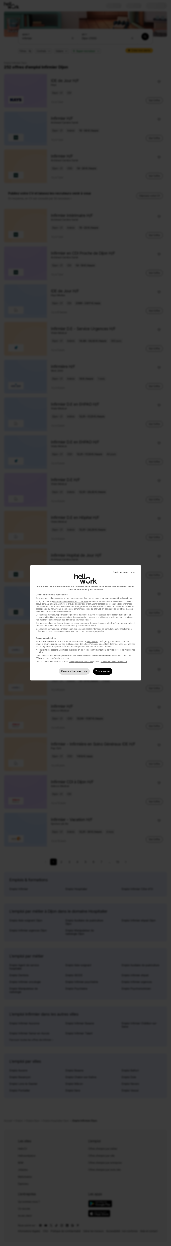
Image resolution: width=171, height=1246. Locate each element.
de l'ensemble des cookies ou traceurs (70, 601)
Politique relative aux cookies (114, 661)
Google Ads (92, 641)
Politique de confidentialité (81, 661)
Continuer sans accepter (124, 572)
